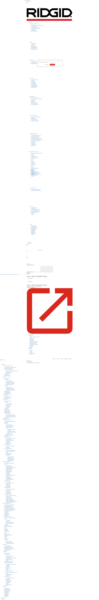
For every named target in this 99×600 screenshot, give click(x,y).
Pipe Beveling (7, 422)
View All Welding (7, 588)
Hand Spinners (8, 406)
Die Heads (9, 430)
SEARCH (28, 273)
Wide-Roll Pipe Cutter (11, 460)
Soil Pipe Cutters (8, 453)
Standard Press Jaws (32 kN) (10, 388)
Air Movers (32, 176)
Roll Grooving (33, 101)
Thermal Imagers (33, 26)
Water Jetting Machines (34, 85)
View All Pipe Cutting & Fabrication (11, 450)
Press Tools (33, 44)
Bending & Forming (7, 481)
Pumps (32, 154)
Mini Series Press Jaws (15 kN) (10, 390)
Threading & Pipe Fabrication (34, 97)
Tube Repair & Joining (8, 487)
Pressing (31, 337)
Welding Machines (33, 229)
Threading (32, 100)
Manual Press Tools (34, 48)
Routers (7, 583)
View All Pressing (33, 43)
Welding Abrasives (33, 226)
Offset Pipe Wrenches (9, 471)
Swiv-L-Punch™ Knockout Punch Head (10, 509)
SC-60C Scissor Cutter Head (9, 510)
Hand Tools (32, 80)
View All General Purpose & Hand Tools (36, 153)
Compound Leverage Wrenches (10, 475)
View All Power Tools (34, 207)
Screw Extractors (33, 167)
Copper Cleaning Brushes (9, 499)
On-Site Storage (7, 531)
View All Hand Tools (9, 403)
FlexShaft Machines (34, 86)
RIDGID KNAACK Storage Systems (36, 190)
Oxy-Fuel (32, 234)
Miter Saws (7, 565)
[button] (49, 261)
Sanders (7, 560)
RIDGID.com (30, 243)
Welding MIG (33, 230)
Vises (5, 527)
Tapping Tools (8, 442)
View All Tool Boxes (9, 541)
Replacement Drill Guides (34, 168)
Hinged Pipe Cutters (10, 459)
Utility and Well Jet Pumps (9, 523)
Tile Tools (32, 155)
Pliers (5, 532)
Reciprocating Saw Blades (9, 440)
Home (1, 274)
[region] (49, 63)
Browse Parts (30, 22)
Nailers (7, 573)
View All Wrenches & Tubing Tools (9, 463)
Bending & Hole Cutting (34, 102)
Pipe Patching (32, 96)
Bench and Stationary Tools (35, 210)
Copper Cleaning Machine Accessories (11, 501)
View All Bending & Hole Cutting (10, 438)
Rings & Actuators (33, 46)
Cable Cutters (6, 512)
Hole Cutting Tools (8, 439)
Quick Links (30, 348)
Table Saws (7, 566)
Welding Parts (33, 231)
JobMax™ (32, 213)
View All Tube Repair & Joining (10, 489)
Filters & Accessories (34, 175)
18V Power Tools (33, 208)
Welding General (33, 228)
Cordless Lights (8, 558)
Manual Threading (8, 427)
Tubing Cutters (8, 496)
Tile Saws (32, 214)
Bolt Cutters (6, 529)
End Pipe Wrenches (9, 469)
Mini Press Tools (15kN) (9, 384)
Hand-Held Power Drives (9, 426)
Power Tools (31, 346)
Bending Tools (8, 483)
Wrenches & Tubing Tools (33, 115)
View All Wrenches (8, 465)
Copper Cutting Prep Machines (10, 500)
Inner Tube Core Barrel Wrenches (10, 467)
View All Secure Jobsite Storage (35, 189)
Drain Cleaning (32, 78)
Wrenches (6, 464)
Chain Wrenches (8, 474)
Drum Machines (33, 82)
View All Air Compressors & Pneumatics (11, 572)
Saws (32, 166)
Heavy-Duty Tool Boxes (9, 542)
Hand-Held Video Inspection (35, 27)
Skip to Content (27, 0)
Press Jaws (32, 45)
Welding (31, 224)
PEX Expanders (33, 62)
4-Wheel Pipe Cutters (11, 457)
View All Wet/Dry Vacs (34, 171)
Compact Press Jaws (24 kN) (10, 389)
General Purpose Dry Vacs (35, 173)
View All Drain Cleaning (34, 79)
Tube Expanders (8, 485)
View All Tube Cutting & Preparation (11, 495)
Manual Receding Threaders (12, 432)
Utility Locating (33, 30)
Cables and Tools (33, 87)
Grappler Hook (8, 405)
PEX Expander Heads (34, 63)
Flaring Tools (8, 484)
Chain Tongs (8, 476)
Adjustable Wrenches (9, 478)
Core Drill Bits (8, 441)
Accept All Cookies (52, 64)
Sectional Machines (34, 83)
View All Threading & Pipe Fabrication (10, 421)
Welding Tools (33, 233)
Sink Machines (33, 81)
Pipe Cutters (8, 455)
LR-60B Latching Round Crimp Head (10, 508)
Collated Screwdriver (9, 584)
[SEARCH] (47, 269)
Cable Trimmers (7, 513)
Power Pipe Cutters (9, 454)
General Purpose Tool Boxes (10, 543)
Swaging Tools (8, 486)
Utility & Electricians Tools (33, 133)
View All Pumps (8, 520)
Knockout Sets (7, 511)
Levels (5, 528)
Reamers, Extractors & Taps (10, 451)
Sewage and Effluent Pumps (10, 522)
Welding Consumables (34, 227)
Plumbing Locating (33, 29)
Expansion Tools (32, 338)
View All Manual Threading (11, 429)
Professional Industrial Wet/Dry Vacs (36, 174)
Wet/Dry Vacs (31, 345)
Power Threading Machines (10, 425)
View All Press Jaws (9, 387)
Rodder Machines (33, 84)
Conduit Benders (33, 144)
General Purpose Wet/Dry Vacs (35, 172)
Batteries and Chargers (34, 49)
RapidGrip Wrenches (9, 468)
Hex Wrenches (8, 472)
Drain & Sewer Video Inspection (35, 28)
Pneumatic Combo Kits (9, 574)
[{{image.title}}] (30, 278)
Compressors (8, 575)
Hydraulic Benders (8, 443)
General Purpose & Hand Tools (34, 151)
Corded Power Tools (34, 212)
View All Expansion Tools (34, 61)
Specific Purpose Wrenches (10, 479)
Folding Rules (7, 530)
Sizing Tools (33, 145)
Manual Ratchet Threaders (11, 431)
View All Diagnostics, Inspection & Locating (37, 25)
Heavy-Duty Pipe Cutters (11, 458)
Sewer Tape (7, 407)
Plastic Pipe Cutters (9, 498)
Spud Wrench (8, 473)
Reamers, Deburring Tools (9, 502)
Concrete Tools (33, 156)
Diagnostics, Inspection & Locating (34, 23)
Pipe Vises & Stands (34, 103)
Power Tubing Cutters (9, 497)
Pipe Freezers (8, 490)
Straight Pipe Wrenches (9, 466)
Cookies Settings (47, 64)
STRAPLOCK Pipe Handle (8, 526)
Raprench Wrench (9, 470)
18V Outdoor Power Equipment (35, 209)
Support (29, 242)
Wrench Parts (8, 480)
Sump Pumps (8, 521)
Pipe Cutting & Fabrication (35, 104)
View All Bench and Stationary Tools (11, 564)
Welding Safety (33, 232)
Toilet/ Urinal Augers (9, 404)
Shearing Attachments (34, 47)
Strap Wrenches (8, 477)
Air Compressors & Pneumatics (35, 211)
